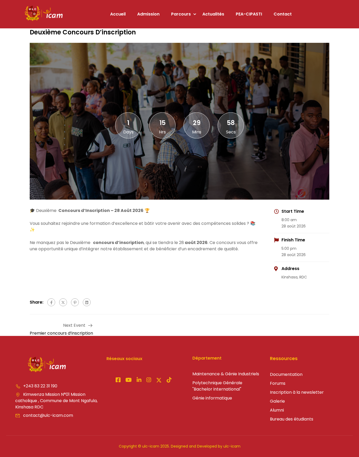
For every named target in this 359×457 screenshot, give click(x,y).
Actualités (213, 14)
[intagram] (128, 380)
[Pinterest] (75, 302)
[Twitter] (63, 302)
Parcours (181, 14)
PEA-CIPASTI (249, 14)
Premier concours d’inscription (61, 333)
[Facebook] (51, 302)
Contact (283, 14)
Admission (148, 14)
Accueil (118, 14)
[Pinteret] (139, 380)
